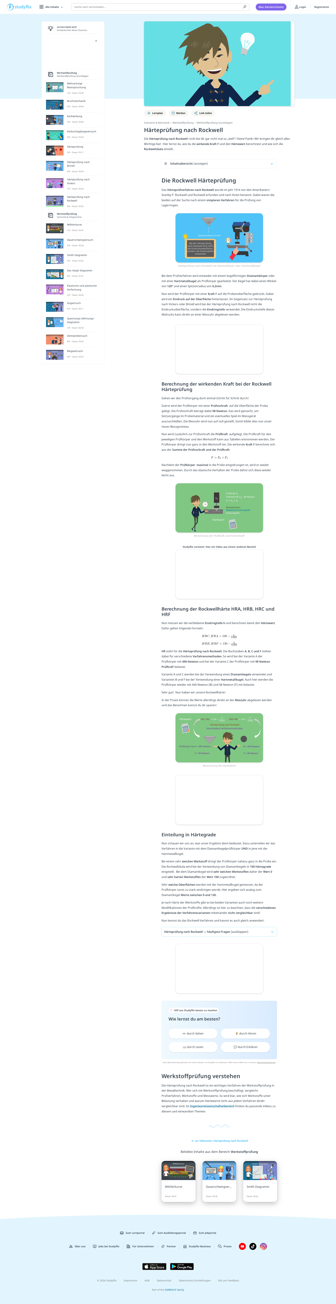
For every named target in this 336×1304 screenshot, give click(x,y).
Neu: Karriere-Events (271, 7)
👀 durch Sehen (193, 1033)
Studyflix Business (200, 1246)
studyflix (23, 7)
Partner (171, 1246)
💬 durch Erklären (246, 1047)
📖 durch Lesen (193, 1047)
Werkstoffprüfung (183, 122)
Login (302, 7)
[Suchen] (244, 7)
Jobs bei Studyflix (109, 1246)
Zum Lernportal (135, 1232)
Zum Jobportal (207, 1232)
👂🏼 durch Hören (245, 1033)
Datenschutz (164, 1280)
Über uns (80, 1246)
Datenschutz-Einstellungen (195, 1280)
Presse (228, 1246)
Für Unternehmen (143, 1246)
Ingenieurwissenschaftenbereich (212, 1106)
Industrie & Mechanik (156, 122)
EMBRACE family (174, 1289)
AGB (147, 1280)
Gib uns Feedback (228, 1280)
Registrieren (321, 7)
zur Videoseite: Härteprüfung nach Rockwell (221, 1140)
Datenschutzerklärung (266, 1062)
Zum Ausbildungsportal (172, 1232)
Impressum (130, 1280)
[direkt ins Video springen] (219, 238)
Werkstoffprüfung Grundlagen (215, 122)
